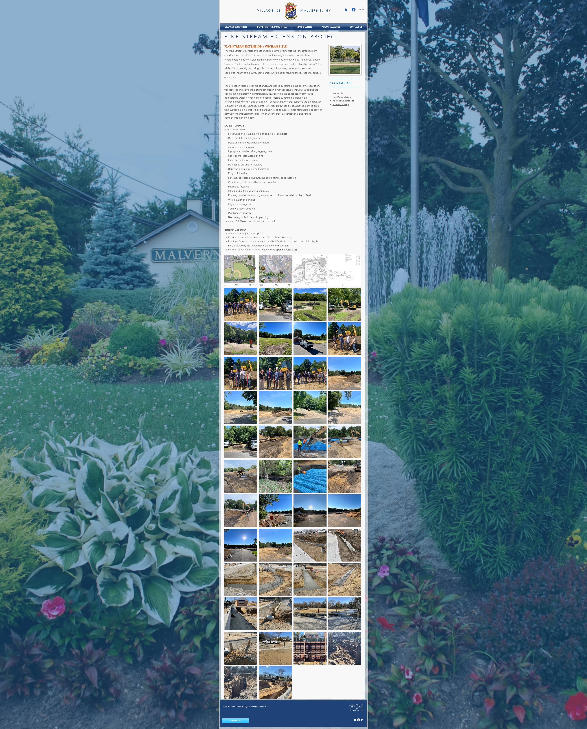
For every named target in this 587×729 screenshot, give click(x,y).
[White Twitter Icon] (362, 719)
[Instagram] (358, 719)
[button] (346, 9)
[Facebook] (355, 719)
